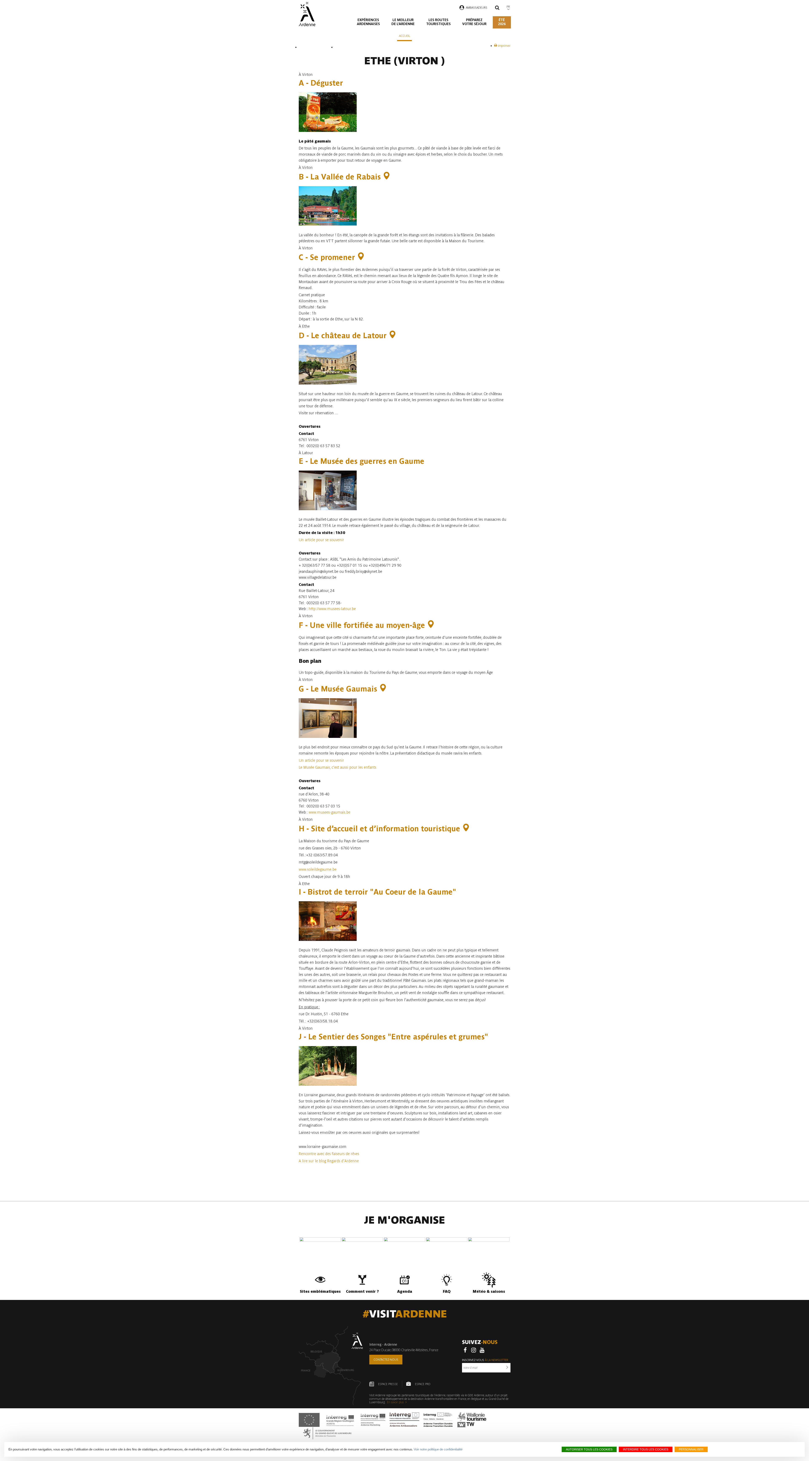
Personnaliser (691, 1449)
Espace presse (388, 1384)
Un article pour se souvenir (321, 540)
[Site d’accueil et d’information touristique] (466, 828)
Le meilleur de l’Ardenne (403, 22)
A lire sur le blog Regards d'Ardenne (329, 1161)
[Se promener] (361, 257)
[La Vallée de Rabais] (386, 176)
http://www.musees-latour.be (332, 609)
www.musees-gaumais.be (329, 812)
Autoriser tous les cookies (589, 1449)
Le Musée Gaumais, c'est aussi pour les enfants (337, 767)
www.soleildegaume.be (317, 869)
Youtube (482, 1350)
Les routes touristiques (438, 22)
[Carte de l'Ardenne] (331, 1365)
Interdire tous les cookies (645, 1449)
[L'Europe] (309, 1420)
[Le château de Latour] (392, 335)
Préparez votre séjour (474, 22)
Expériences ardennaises (368, 22)
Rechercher (497, 8)
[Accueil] (307, 14)
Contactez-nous (386, 1359)
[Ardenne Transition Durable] (438, 1420)
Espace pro (422, 1384)
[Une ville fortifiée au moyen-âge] (431, 625)
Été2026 (502, 22)
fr (508, 6)
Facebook (465, 1350)
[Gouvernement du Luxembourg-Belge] (327, 1433)
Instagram (473, 1350)
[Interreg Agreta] (340, 1420)
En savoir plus (395, 1402)
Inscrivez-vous (485, 1360)
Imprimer (503, 46)
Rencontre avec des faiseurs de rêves (329, 1154)
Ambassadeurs (476, 7)
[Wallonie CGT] (471, 1420)
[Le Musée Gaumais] (383, 688)
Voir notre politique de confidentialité (438, 1449)
